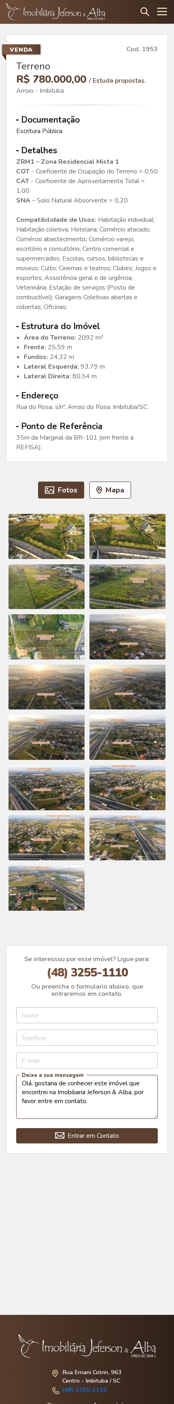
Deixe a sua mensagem (53, 1075)
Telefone (33, 1038)
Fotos (66, 490)
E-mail (30, 1060)
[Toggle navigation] (162, 12)
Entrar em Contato (92, 1135)
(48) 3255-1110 (84, 1389)
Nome (30, 1015)
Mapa (114, 490)
